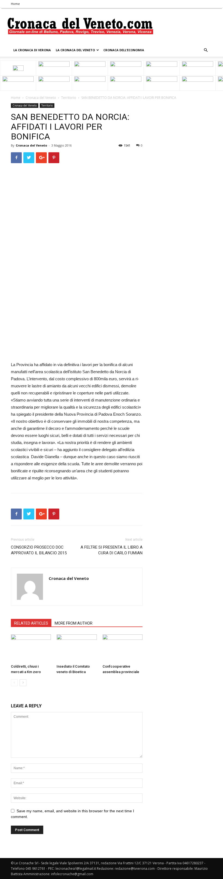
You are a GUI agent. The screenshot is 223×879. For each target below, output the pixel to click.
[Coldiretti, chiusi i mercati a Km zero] (31, 648)
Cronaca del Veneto (41, 97)
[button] (205, 50)
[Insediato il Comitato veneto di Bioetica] (77, 648)
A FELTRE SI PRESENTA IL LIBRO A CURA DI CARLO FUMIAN (111, 550)
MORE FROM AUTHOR (73, 623)
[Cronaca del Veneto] (111, 26)
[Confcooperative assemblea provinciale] (123, 648)
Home (15, 4)
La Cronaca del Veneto (75, 50)
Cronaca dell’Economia (123, 50)
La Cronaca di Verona (32, 50)
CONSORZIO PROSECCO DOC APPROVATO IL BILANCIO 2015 (39, 550)
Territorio (68, 97)
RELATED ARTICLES (31, 623)
